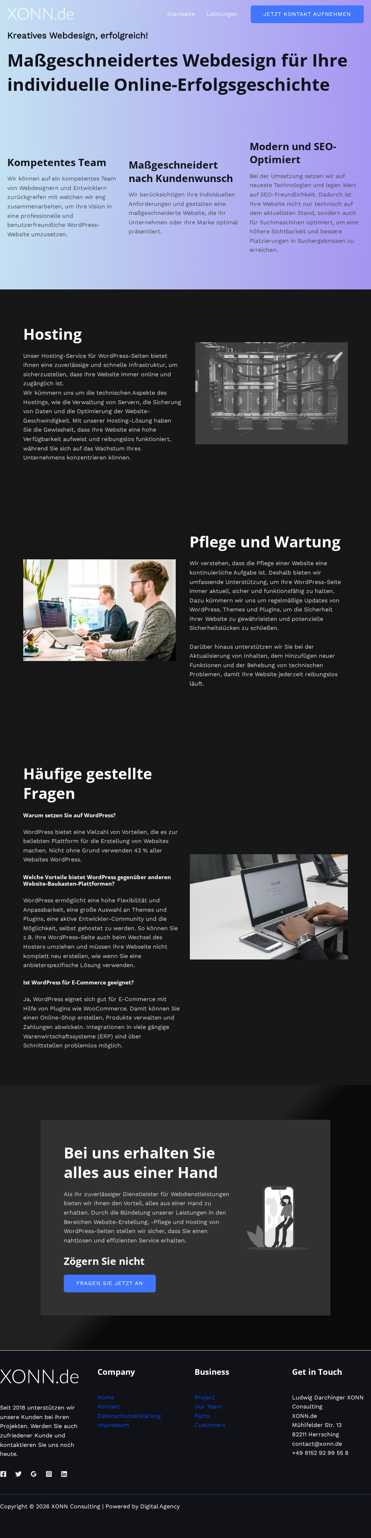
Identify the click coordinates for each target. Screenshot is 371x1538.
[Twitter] (18, 1474)
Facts (202, 1415)
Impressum (113, 1425)
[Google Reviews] (33, 1474)
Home (105, 1397)
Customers (210, 1425)
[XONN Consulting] (40, 13)
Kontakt (108, 1406)
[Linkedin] (64, 1474)
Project (205, 1397)
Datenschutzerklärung (129, 1415)
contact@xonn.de (317, 1443)
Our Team (208, 1406)
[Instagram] (49, 1474)
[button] (307, 14)
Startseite (181, 13)
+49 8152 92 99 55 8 (320, 1452)
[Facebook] (3, 1474)
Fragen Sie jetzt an (109, 1283)
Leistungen (222, 13)
